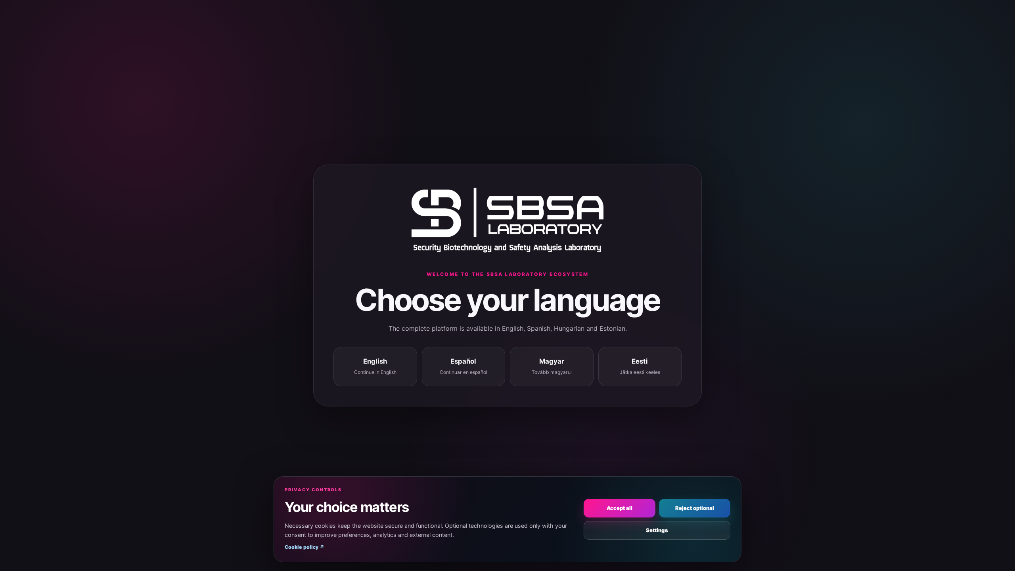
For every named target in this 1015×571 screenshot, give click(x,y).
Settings (657, 530)
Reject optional (694, 508)
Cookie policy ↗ (304, 547)
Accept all (619, 508)
